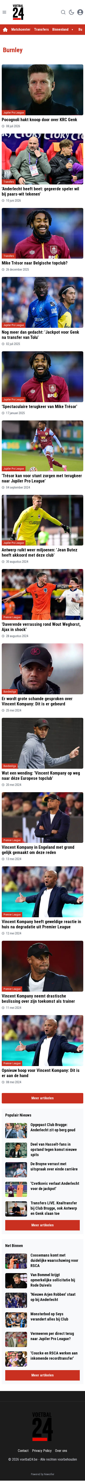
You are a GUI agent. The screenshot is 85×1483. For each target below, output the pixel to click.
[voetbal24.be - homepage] (18, 12)
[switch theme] (71, 12)
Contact (23, 1451)
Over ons (61, 1451)
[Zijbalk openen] (4, 12)
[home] (5, 29)
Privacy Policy (42, 1451)
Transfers (41, 29)
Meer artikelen (42, 1098)
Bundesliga (9, 691)
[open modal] (80, 12)
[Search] (63, 12)
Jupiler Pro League (13, 112)
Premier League (11, 617)
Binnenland (60, 29)
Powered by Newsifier (42, 1474)
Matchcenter (21, 29)
